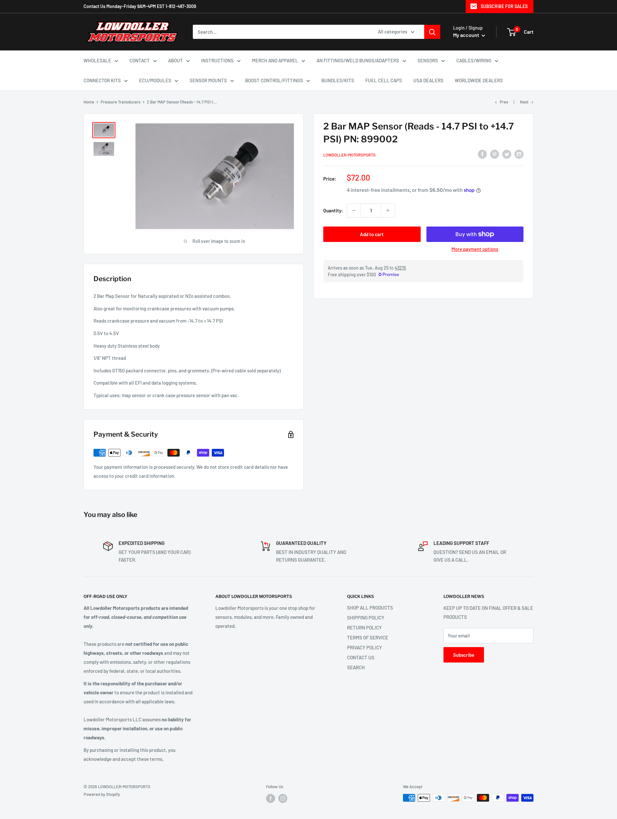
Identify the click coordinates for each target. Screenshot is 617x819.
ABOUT (175, 60)
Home (89, 101)
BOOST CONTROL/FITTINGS (274, 80)
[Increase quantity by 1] (388, 210)
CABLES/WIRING (473, 60)
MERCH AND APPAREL (275, 60)
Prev (504, 101)
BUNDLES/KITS (337, 80)
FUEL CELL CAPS (383, 80)
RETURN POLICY (364, 627)
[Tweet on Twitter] (506, 154)
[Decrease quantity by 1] (354, 210)
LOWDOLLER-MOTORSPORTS (349, 154)
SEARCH (356, 667)
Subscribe (463, 655)
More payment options (475, 249)
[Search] (432, 32)
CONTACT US (360, 657)
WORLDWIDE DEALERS (479, 80)
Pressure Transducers (120, 101)
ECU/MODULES (155, 80)
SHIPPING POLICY (365, 617)
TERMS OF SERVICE (367, 637)
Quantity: (333, 210)
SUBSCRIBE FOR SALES (504, 6)
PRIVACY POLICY (364, 647)
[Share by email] (518, 154)
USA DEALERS (428, 80)
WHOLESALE (97, 60)
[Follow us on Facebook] (270, 798)
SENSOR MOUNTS (208, 80)
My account (466, 35)
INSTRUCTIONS (217, 60)
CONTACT (140, 60)
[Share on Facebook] (482, 154)
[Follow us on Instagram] (282, 798)
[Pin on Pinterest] (494, 154)
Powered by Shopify (102, 794)
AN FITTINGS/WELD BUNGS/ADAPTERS (358, 60)
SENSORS (427, 60)
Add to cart (372, 234)
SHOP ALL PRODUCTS (370, 607)
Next (524, 101)
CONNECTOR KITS (102, 80)
